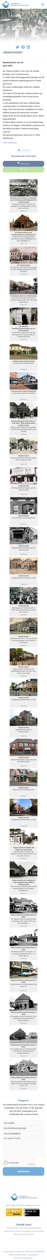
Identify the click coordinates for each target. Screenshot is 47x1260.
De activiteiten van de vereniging (32, 1231)
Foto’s (25, 169)
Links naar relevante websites (23, 1234)
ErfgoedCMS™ (33, 1255)
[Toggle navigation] (42, 4)
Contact (17, 1231)
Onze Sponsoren (13, 1228)
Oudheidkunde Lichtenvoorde (14, 1251)
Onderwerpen (25, 164)
